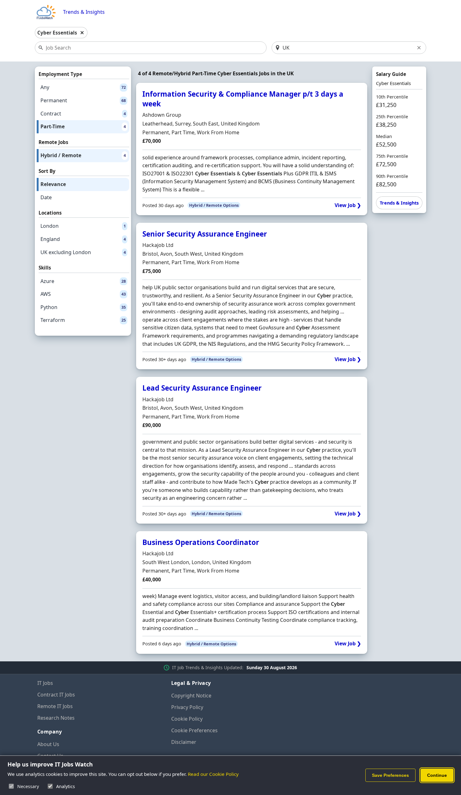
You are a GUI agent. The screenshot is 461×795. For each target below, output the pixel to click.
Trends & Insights (84, 12)
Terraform (83, 320)
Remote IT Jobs (55, 706)
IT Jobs (45, 683)
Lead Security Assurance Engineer (202, 388)
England (83, 239)
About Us (48, 744)
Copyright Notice (191, 695)
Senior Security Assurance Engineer (204, 234)
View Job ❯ (348, 205)
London (83, 225)
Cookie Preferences (194, 730)
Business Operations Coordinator (200, 542)
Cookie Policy (187, 718)
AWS (83, 294)
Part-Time (83, 126)
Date (46, 197)
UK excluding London (83, 252)
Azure (83, 281)
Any (83, 87)
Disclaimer (183, 742)
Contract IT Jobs (56, 694)
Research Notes (56, 717)
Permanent (83, 100)
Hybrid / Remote (83, 155)
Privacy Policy (187, 707)
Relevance (53, 184)
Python (83, 307)
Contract (83, 113)
